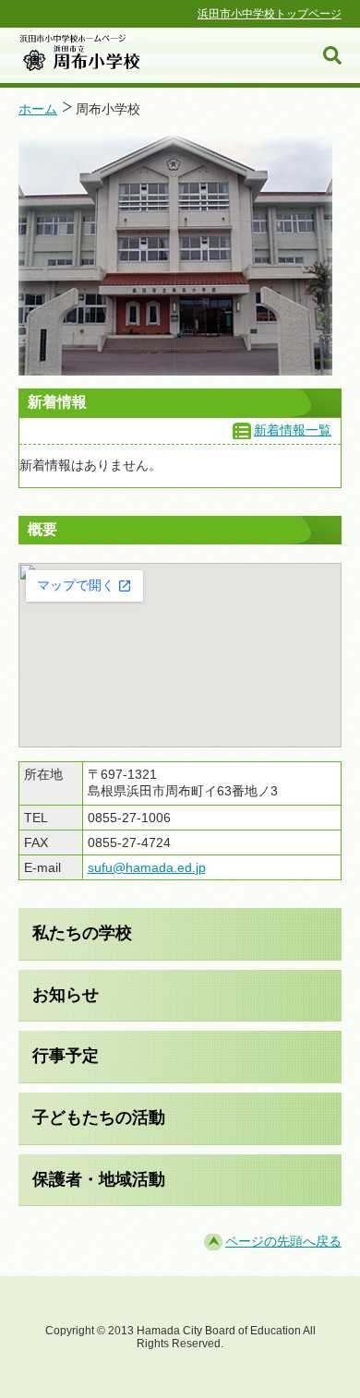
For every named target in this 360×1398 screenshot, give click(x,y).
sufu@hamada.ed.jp (147, 867)
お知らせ (65, 995)
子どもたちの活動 (98, 1117)
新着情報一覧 (292, 430)
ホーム (37, 109)
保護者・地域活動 (98, 1179)
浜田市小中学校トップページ (270, 13)
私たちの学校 (82, 933)
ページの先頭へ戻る (283, 1241)
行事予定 (65, 1055)
